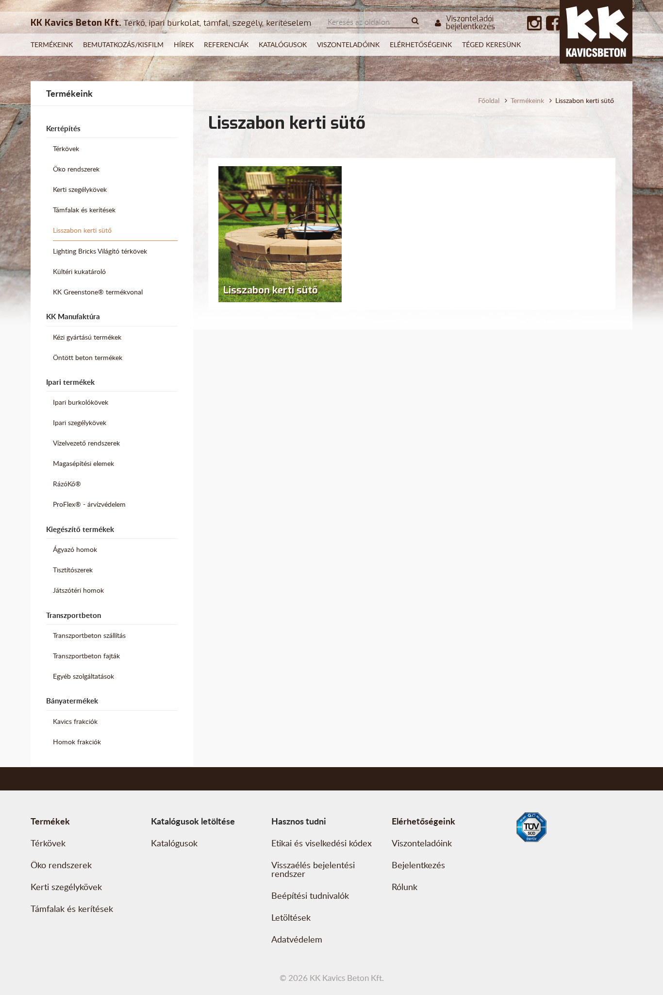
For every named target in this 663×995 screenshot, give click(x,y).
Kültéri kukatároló (79, 271)
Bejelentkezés (418, 865)
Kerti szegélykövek (80, 189)
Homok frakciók (77, 741)
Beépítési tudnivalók (310, 895)
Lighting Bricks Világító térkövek (100, 251)
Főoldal (488, 100)
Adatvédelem (296, 939)
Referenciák (226, 44)
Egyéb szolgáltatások (83, 676)
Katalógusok (283, 44)
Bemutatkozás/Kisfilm (123, 44)
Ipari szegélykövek (79, 422)
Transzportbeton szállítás (89, 635)
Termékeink (52, 44)
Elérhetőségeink (421, 44)
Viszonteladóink (348, 44)
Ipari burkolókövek (80, 402)
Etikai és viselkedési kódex (321, 843)
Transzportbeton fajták (86, 655)
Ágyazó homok (75, 549)
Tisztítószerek (73, 569)
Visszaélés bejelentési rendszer (313, 869)
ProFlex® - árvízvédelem (89, 504)
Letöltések (291, 917)
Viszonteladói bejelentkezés (470, 23)
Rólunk (404, 886)
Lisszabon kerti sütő (82, 230)
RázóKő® (67, 483)
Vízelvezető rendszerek (86, 442)
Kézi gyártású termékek (87, 337)
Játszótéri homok (78, 590)
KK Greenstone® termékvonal (98, 291)
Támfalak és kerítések (84, 209)
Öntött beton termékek (87, 357)
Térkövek (66, 148)
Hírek (184, 44)
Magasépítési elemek (83, 463)
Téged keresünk (491, 44)
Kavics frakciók (75, 721)
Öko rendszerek (76, 168)
